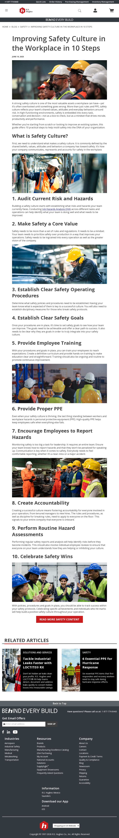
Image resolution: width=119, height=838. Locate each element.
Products (41, 746)
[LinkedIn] (8, 732)
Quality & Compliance (89, 759)
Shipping (83, 773)
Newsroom (84, 766)
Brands (40, 743)
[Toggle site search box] (79, 10)
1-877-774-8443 (109, 711)
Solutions (41, 763)
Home (5, 26)
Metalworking (11, 756)
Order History (55, 2)
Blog (14, 26)
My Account (42, 756)
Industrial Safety (12, 746)
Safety (23, 26)
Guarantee (84, 779)
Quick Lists (41, 2)
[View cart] (111, 10)
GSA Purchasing (44, 753)
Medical (8, 753)
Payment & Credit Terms (90, 756)
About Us (83, 743)
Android (45, 805)
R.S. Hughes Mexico (51, 792)
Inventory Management (103, 2)
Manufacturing (11, 749)
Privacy (82, 769)
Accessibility (84, 783)
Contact (82, 749)
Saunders (46, 796)
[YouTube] (15, 732)
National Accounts (45, 759)
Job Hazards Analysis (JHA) (56, 209)
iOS (43, 809)
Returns (82, 776)
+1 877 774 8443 (11, 2)
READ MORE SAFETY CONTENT (59, 619)
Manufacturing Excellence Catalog (53, 749)
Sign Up (51, 724)
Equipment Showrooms (48, 769)
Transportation (12, 759)
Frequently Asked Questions (50, 773)
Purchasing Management (77, 2)
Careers (82, 746)
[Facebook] (3, 732)
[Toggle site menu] (6, 10)
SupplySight (43, 766)
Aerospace (10, 743)
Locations (83, 753)
